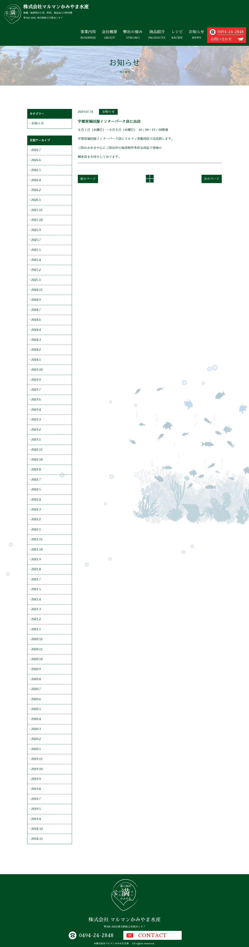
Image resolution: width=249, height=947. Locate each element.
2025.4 (36, 260)
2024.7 (36, 309)
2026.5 (36, 170)
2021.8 (36, 569)
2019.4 (36, 819)
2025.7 (36, 240)
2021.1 (36, 629)
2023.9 (36, 379)
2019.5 (36, 808)
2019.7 (36, 799)
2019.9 (36, 779)
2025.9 (36, 230)
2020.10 (37, 659)
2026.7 (36, 150)
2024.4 (36, 329)
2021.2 (36, 619)
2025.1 (36, 280)
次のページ (211, 178)
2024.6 (36, 319)
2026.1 (36, 200)
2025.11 (37, 210)
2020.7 (36, 689)
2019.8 (36, 788)
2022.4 (36, 499)
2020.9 (36, 669)
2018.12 (37, 828)
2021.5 (36, 589)
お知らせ (108, 111)
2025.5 (36, 249)
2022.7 (36, 479)
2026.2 (36, 190)
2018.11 (37, 838)
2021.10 (37, 549)
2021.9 (36, 559)
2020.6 (36, 699)
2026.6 (36, 160)
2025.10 (37, 220)
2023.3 (36, 419)
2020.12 (37, 639)
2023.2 (36, 429)
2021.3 (36, 609)
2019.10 (37, 769)
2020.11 (37, 649)
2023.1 (36, 439)
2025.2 (36, 269)
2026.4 (36, 180)
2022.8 (36, 469)
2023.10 (37, 369)
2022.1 (36, 529)
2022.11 (37, 449)
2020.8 (36, 679)
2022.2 (36, 519)
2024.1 (36, 359)
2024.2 (36, 349)
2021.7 (36, 579)
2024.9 (36, 299)
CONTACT (152, 935)
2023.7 (36, 389)
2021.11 (37, 539)
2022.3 (36, 509)
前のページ (88, 178)
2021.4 (36, 599)
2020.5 (36, 709)
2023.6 (36, 399)
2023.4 (36, 409)
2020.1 (36, 749)
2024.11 (37, 289)
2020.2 (36, 739)
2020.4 (36, 719)
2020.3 (36, 729)
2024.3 (36, 339)
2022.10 (37, 459)
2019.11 (37, 759)
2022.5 (36, 489)
